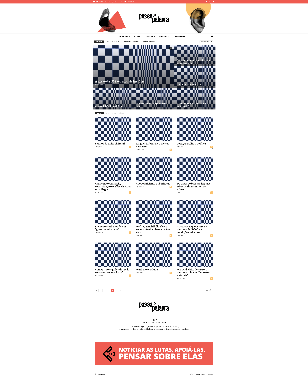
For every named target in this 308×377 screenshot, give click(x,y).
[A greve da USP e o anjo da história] (133, 72)
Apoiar (137, 36)
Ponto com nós (149, 42)
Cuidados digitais (113, 42)
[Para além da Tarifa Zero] (194, 79)
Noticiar (123, 36)
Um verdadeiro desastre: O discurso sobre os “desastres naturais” (193, 272)
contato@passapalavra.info (154, 322)
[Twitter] (213, 1)
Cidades (99, 42)
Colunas (114, 113)
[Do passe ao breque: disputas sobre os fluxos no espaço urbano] (195, 169)
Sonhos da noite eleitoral (110, 143)
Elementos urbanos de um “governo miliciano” (110, 228)
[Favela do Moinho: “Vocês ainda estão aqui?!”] (194, 101)
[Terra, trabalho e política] (195, 129)
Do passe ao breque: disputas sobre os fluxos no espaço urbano (194, 186)
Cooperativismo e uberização (153, 183)
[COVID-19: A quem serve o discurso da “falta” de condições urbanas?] (195, 212)
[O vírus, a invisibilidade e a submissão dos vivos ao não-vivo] (154, 212)
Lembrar (162, 36)
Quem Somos (179, 36)
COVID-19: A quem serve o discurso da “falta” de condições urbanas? (192, 229)
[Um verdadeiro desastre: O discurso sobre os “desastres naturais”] (195, 255)
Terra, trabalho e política (191, 143)
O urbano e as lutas (147, 269)
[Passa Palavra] (154, 18)
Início (123, 2)
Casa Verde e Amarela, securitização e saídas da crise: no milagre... (113, 186)
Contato (131, 2)
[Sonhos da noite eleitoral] (113, 129)
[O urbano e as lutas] (154, 255)
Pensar (149, 36)
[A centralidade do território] (113, 101)
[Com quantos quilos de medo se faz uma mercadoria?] (113, 255)
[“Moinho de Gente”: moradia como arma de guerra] (194, 58)
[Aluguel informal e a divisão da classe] (154, 129)
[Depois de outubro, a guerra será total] (154, 101)
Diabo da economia (132, 42)
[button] (212, 36)
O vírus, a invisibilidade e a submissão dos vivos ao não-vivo (153, 229)
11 (170, 187)
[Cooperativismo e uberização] (154, 169)
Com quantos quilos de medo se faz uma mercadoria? (112, 271)
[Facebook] (206, 1)
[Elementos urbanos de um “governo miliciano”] (113, 212)
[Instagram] (210, 1)
